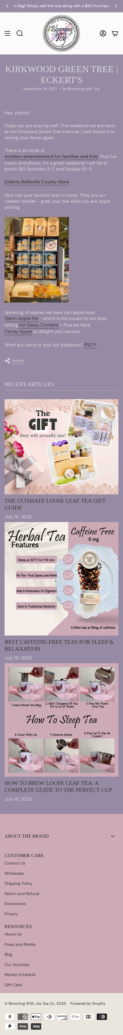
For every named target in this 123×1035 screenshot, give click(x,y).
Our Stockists (17, 964)
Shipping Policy (19, 883)
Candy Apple (18, 331)
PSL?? (90, 345)
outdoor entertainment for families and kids (51, 156)
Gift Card (13, 984)
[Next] (115, 6)
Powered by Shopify (87, 1003)
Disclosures (15, 903)
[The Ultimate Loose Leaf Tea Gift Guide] (61, 446)
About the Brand (27, 836)
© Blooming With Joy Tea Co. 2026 (35, 1003)
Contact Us (15, 863)
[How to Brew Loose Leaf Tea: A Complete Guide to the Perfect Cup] (61, 720)
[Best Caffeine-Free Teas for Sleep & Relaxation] (61, 579)
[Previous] (7, 6)
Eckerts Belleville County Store (37, 182)
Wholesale (14, 873)
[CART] (115, 33)
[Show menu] (7, 33)
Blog (8, 954)
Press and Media (20, 944)
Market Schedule (20, 974)
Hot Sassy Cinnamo (38, 325)
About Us (13, 934)
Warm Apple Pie (21, 318)
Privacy (11, 913)
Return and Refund (22, 893)
